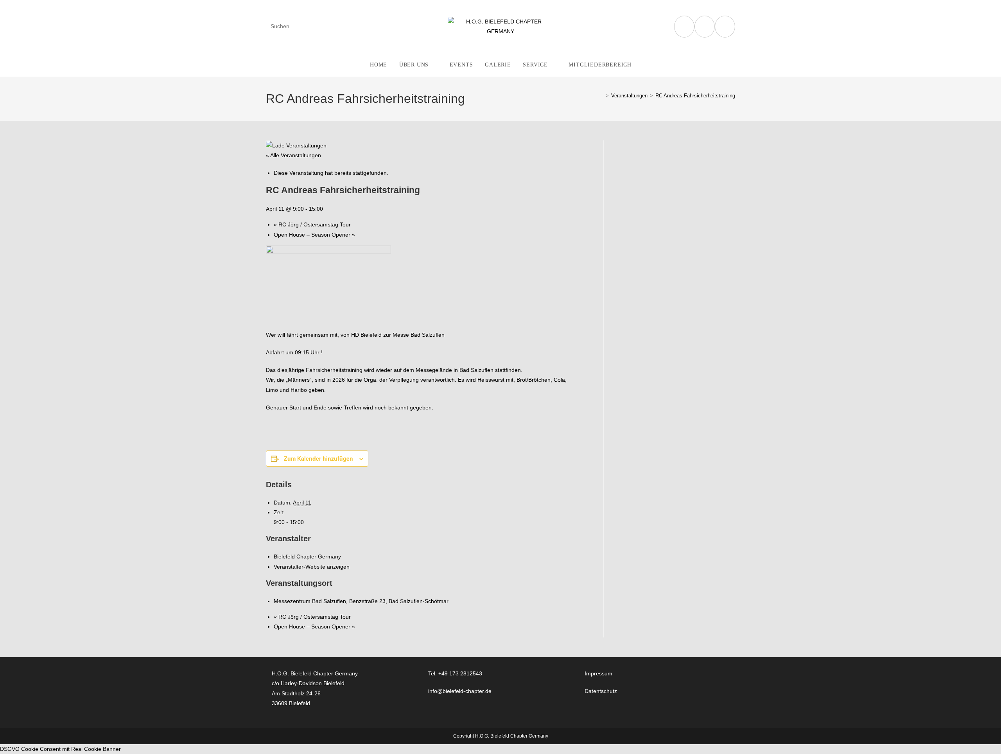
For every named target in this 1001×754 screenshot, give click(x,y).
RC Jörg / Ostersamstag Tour (312, 224)
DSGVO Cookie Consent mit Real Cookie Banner (60, 749)
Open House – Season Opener (314, 235)
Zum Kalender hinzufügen (318, 458)
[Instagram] (704, 27)
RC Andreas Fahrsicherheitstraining (695, 96)
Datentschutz (601, 691)
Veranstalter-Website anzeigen (312, 567)
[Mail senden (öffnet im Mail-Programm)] (725, 27)
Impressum (598, 673)
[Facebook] (684, 27)
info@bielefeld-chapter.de (460, 691)
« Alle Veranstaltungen (293, 155)
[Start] (601, 96)
